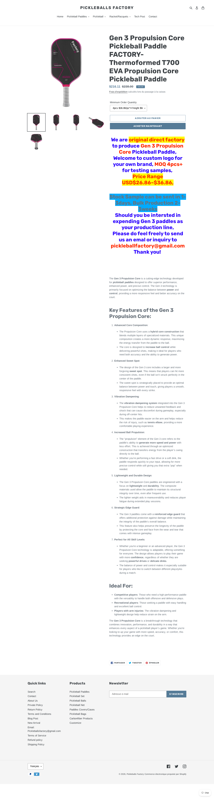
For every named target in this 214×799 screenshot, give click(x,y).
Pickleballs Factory (107, 7)
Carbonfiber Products (81, 718)
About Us (33, 700)
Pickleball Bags (78, 714)
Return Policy (35, 709)
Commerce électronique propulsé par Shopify (165, 774)
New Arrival (34, 723)
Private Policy (35, 705)
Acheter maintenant (147, 126)
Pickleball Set (77, 696)
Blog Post (33, 718)
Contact (32, 696)
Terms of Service (37, 735)
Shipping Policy (36, 744)
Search (31, 691)
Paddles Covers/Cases (82, 709)
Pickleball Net (77, 705)
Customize (75, 723)
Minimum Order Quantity (123, 102)
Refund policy (35, 740)
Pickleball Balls (78, 700)
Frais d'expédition (118, 91)
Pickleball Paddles (80, 691)
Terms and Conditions (39, 714)
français (34, 766)
